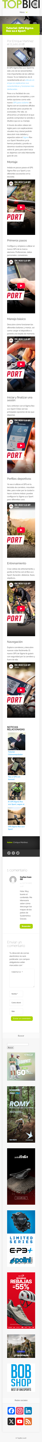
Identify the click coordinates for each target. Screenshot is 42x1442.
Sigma (25, 137)
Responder (26, 926)
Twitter (18, 853)
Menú (22, 12)
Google (9, 853)
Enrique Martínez (22, 41)
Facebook (13, 853)
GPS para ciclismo (21, 103)
